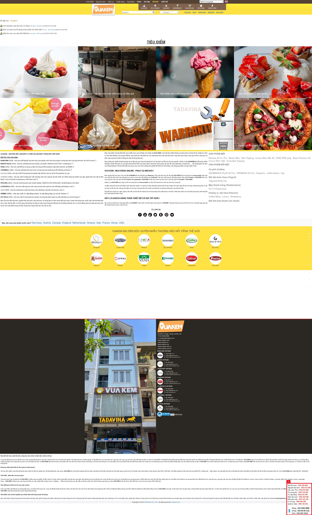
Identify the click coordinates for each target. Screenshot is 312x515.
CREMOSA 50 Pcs (245, 172)
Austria (47, 222)
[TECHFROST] (168, 240)
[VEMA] (144, 258)
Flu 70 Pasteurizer (217, 188)
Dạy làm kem (101, 1)
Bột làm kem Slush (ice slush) (224, 200)
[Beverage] (309, 250)
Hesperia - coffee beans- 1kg (270, 172)
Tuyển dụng (120, 1)
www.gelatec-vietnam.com (173, 409)
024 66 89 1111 (303, 511)
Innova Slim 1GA (217, 160)
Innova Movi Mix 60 (264, 157)
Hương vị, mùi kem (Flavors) (223, 192)
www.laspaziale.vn (171, 392)
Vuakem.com (175, 502)
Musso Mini (234, 157)
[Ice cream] (309, 235)
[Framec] (168, 258)
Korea (114, 222)
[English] (226, 1)
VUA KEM (89, 1)
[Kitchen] (309, 265)
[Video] (309, 280)
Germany (37, 222)
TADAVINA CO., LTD (151, 502)
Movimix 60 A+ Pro (218, 157)
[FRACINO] (215, 258)
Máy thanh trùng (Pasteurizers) (225, 185)
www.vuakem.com (164, 340)
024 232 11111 (302, 513)
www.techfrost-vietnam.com (173, 374)
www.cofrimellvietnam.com (173, 401)
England (66, 222)
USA (121, 222)
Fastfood (189, 8)
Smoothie (212, 8)
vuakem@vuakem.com (167, 338)
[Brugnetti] (96, 240)
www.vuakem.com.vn (165, 348)
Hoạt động (130, 1)
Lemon (225, 196)
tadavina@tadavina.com (172, 355)
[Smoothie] (309, 273)
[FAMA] (191, 240)
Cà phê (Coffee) (217, 169)
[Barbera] (96, 258)
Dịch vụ (111, 1)
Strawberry (235, 196)
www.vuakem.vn (163, 342)
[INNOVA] (144, 240)
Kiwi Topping (247, 157)
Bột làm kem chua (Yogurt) (222, 177)
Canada (56, 222)
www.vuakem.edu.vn (164, 346)
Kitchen (201, 8)
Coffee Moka (215, 196)
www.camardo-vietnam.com (173, 383)
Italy (98, 222)
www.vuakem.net (163, 344)
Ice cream (155, 8)
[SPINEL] (120, 258)
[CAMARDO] (191, 258)
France (106, 222)
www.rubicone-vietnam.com (173, 357)
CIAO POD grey (283, 157)
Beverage (177, 8)
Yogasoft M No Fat (218, 180)
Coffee (144, 8)
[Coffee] (309, 228)
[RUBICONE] (120, 240)
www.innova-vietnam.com (172, 366)
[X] (288, 482)
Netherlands (78, 222)
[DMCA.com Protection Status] (176, 414)
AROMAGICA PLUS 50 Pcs (222, 172)
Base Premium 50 (301, 157)
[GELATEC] (215, 240)
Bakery (166, 8)
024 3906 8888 (303, 508)
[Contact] (309, 287)
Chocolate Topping (235, 160)
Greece (91, 222)
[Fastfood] (309, 258)
